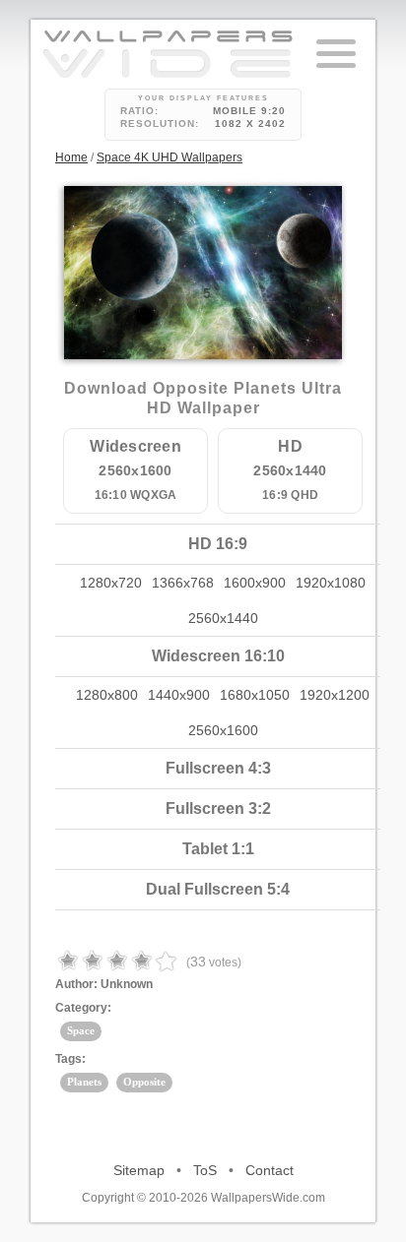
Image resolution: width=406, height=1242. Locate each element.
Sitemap (139, 1170)
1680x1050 (255, 695)
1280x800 (107, 695)
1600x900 (255, 582)
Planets (84, 1081)
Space (81, 1030)
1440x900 (179, 695)
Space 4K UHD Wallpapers (169, 157)
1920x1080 (331, 582)
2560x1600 (223, 730)
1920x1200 (335, 695)
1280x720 (111, 582)
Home (71, 157)
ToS (205, 1170)
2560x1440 (223, 618)
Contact (269, 1170)
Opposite (144, 1081)
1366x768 (183, 582)
